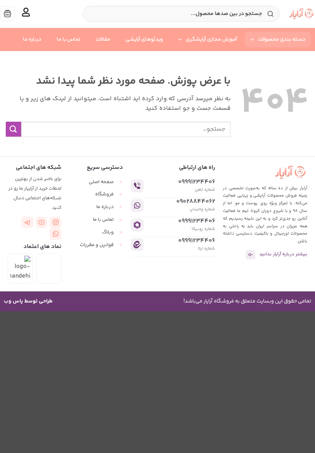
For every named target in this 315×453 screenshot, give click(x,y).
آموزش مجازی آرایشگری (211, 39)
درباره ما (32, 39)
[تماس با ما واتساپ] (55, 234)
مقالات (103, 39)
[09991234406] (137, 185)
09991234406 (196, 182)
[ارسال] (13, 129)
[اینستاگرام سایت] (55, 222)
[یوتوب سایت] (42, 222)
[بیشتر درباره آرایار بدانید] (250, 255)
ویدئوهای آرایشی (144, 39)
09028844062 (195, 202)
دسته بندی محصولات (281, 39)
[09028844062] (137, 205)
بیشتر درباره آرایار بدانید (283, 254)
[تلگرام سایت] (27, 222)
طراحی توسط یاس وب (28, 301)
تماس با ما (68, 39)
